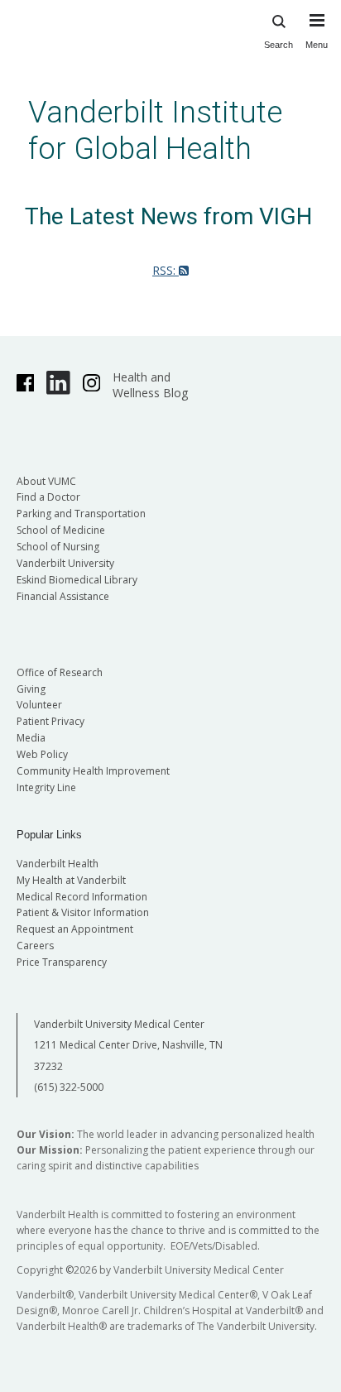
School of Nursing (58, 547)
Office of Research (60, 672)
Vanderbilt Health (57, 864)
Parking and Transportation (81, 513)
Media (31, 738)
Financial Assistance (63, 596)
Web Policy (42, 754)
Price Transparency (62, 962)
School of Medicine (61, 530)
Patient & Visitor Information (83, 912)
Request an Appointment (75, 929)
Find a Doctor (48, 497)
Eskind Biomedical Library (77, 580)
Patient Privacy (50, 721)
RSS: (165, 270)
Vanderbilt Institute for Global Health (155, 130)
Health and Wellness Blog (150, 385)
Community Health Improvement (93, 771)
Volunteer (39, 705)
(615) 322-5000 (68, 1087)
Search (278, 45)
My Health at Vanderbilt (71, 880)
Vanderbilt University (65, 563)
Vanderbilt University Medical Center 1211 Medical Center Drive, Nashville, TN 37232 (128, 1045)
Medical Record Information (82, 897)
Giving (31, 689)
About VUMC (46, 481)
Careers (35, 945)
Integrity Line (46, 787)
